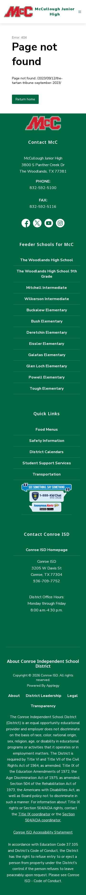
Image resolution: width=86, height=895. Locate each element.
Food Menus (47, 429)
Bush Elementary (46, 321)
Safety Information (46, 440)
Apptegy (52, 685)
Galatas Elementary (46, 355)
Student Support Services (46, 463)
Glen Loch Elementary (46, 366)
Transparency (43, 706)
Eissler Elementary (46, 343)
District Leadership (43, 695)
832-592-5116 (43, 206)
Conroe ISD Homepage (47, 549)
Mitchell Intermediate (46, 287)
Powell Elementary (46, 377)
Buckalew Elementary (47, 310)
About (14, 695)
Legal (72, 695)
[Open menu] (79, 12)
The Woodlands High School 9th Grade (46, 274)
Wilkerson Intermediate (46, 299)
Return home (25, 99)
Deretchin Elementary (47, 332)
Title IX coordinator (34, 814)
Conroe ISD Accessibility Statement (43, 832)
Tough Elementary (47, 388)
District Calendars (47, 452)
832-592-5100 (43, 187)
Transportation (46, 474)
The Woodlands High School (46, 260)
